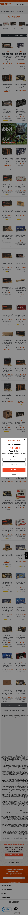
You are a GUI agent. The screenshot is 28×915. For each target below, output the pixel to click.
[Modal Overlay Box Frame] (14, 457)
